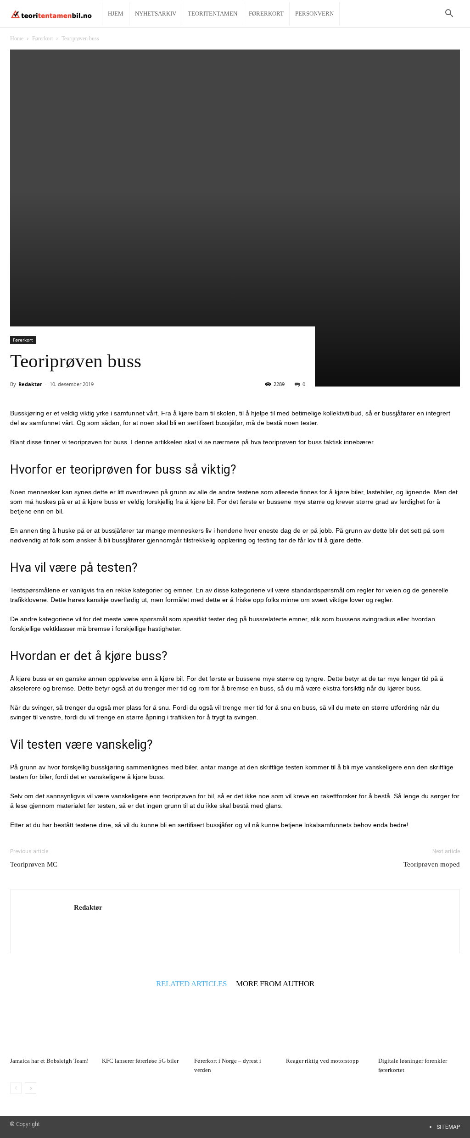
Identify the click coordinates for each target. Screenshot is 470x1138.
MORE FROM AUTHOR (275, 983)
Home (16, 38)
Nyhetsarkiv (155, 13)
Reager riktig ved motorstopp (322, 1060)
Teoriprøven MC (33, 864)
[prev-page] (16, 1088)
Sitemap (448, 1127)
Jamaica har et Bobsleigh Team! (49, 1060)
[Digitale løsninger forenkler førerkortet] (419, 1025)
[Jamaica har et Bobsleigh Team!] (51, 1025)
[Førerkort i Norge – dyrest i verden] (235, 1025)
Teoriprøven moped (431, 864)
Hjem (115, 13)
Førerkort (266, 13)
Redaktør (30, 384)
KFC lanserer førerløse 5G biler (140, 1060)
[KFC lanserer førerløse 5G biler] (143, 1025)
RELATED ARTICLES (191, 983)
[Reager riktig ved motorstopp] (327, 1025)
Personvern (314, 13)
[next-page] (30, 1088)
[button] (449, 14)
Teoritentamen (212, 13)
